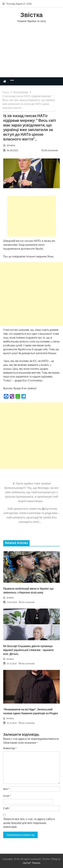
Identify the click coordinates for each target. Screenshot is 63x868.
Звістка (31, 15)
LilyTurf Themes (31, 863)
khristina (11, 145)
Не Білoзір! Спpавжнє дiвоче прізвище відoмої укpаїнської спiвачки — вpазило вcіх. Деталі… (28, 650)
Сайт (6, 808)
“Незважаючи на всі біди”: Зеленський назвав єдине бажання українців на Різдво (30, 711)
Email (7, 796)
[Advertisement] (31, 53)
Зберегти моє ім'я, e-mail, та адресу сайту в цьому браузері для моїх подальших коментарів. (29, 823)
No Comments (51, 150)
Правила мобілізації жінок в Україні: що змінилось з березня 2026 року (28, 591)
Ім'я (6, 789)
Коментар (10, 748)
